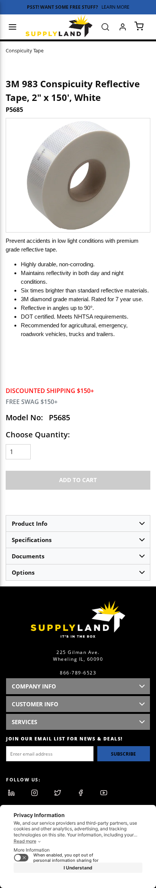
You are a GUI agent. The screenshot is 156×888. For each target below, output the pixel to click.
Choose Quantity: (38, 434)
